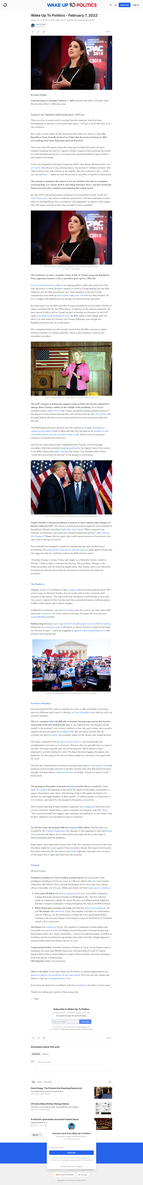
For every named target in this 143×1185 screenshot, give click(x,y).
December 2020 (66, 731)
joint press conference (100, 888)
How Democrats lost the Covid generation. (47, 1091)
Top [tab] (33, 1082)
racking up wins (52, 627)
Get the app (82, 1175)
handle (73, 851)
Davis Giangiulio (81, 712)
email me (82, 985)
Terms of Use (82, 1158)
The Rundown (37, 584)
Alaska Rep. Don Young (71, 529)
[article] (71, 1093)
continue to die (48, 613)
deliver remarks (66, 893)
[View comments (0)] (38, 31)
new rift (79, 295)
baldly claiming (61, 451)
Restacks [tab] (45, 1054)
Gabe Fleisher (41, 24)
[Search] (110, 5)
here (45, 174)
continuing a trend (99, 765)
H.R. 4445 (53, 930)
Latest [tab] (39, 1082)
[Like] (33, 31)
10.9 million (41, 789)
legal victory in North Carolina (96, 623)
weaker (53, 848)
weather (54, 735)
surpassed (73, 827)
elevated (70, 786)
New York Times (99, 414)
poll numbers (63, 295)
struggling (88, 806)
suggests (73, 589)
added (51, 721)
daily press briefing (94, 908)
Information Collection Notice (71, 1160)
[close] (93, 1123)
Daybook (35, 865)
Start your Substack (65, 1175)
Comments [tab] (36, 1054)
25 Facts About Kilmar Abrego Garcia (50, 1104)
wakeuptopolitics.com (60, 978)
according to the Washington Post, (53, 316)
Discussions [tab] (48, 1082)
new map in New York (65, 623)
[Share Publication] (115, 5)
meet (93, 881)
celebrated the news (64, 772)
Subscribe (124, 5)
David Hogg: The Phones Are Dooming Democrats (56, 1088)
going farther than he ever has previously (66, 549)
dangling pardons (68, 448)
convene (58, 911)
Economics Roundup (40, 703)
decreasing (68, 610)
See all (35, 1135)
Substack (60, 1180)
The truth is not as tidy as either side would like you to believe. (55, 1107)
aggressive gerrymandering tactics (90, 630)
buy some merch (72, 975)
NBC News (102, 810)
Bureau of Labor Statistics (69, 741)
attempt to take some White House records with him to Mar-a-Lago (69, 433)
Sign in (136, 5)
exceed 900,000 (38, 617)
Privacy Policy (88, 1160)
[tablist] (40, 1054)
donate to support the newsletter (46, 975)
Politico (56, 410)
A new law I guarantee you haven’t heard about (55, 1119)
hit (38, 728)
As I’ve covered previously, (43, 285)
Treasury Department (56, 831)
